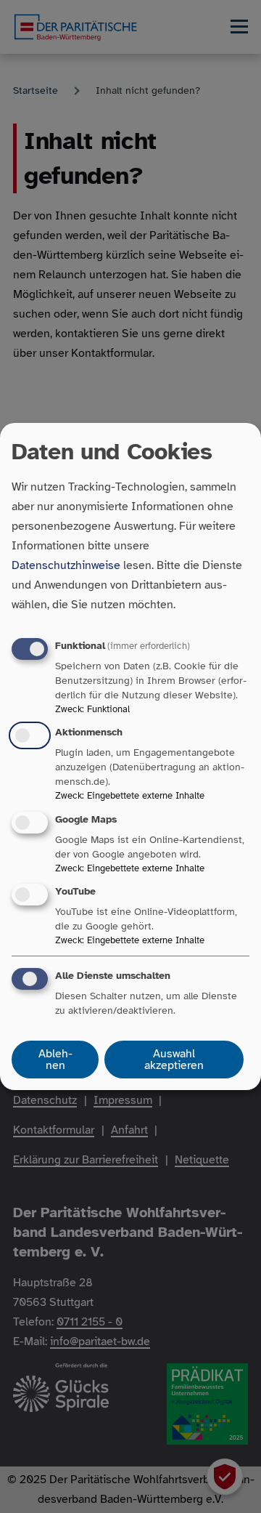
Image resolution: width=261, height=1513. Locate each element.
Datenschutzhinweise (66, 565)
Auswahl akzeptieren (174, 1059)
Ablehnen (55, 1059)
